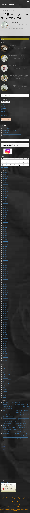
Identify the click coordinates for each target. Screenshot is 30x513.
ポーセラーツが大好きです (15, 504)
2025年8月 (5, 178)
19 (6, 164)
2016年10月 (5, 336)
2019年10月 (5, 275)
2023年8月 (5, 214)
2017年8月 (5, 317)
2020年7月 (5, 262)
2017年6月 (5, 321)
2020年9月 (5, 258)
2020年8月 (5, 260)
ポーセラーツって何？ (6, 497)
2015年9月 (5, 357)
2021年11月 (5, 243)
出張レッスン (6, 389)
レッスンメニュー (10, 498)
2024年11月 (5, 193)
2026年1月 (5, 174)
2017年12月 (5, 309)
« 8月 (2, 167)
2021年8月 (5, 246)
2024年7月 (5, 199)
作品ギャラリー (19, 497)
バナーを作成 (3, 449)
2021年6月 (5, 248)
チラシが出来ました (14, 22)
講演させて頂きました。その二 (9, 425)
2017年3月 (5, 326)
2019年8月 (5, 279)
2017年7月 (5, 319)
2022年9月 (5, 225)
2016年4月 (5, 347)
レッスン (5, 385)
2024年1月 (5, 206)
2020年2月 (5, 267)
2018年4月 (5, 302)
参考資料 (5, 391)
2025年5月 (5, 182)
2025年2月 (5, 187)
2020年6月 (5, 263)
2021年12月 (5, 241)
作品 (4, 387)
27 (11, 165)
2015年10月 (5, 355)
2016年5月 (5, 345)
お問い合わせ (24, 498)
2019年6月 (5, 283)
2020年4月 (5, 265)
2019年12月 (5, 271)
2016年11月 (5, 334)
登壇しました (6, 410)
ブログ (13, 497)
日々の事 (5, 395)
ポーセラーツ (15, 25)
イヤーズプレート (7, 402)
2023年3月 (5, 222)
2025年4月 (5, 184)
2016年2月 (5, 349)
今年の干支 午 (12, 65)
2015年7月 (5, 360)
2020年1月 (5, 269)
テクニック (5, 378)
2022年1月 (5, 239)
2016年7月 (5, 341)
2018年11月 (5, 290)
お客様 (4, 366)
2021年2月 (5, 252)
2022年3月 (5, 235)
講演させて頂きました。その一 (9, 418)
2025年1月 (5, 189)
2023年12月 (5, 208)
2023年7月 (5, 216)
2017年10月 (5, 313)
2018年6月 (5, 298)
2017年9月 (5, 315)
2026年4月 (5, 172)
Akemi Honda (3, 446)
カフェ (4, 372)
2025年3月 (5, 186)
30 (23, 165)
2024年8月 (5, 197)
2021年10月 (5, 244)
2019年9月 (5, 277)
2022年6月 (5, 231)
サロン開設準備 (6, 374)
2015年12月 (5, 351)
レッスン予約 (18, 498)
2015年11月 (5, 353)
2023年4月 (5, 220)
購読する (4, 39)
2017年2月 (5, 328)
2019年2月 (5, 286)
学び (4, 393)
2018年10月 (5, 292)
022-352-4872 (15, 506)
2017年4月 (5, 324)
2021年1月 (5, 254)
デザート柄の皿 (12, 45)
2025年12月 (5, 176)
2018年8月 (5, 294)
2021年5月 (5, 250)
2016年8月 (5, 340)
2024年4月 (5, 203)
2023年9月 (5, 212)
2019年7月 (5, 281)
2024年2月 (5, 205)
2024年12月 (5, 191)
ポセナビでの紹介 (5, 482)
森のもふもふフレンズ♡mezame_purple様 (12, 433)
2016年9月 (5, 338)
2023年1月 (5, 224)
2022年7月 (5, 229)
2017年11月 (5, 311)
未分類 (4, 397)
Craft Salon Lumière (8, 4)
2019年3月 (5, 284)
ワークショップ (12, 85)
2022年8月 (5, 227)
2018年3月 (5, 303)
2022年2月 (5, 237)
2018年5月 (5, 300)
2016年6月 (5, 343)
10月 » (6, 167)
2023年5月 (5, 218)
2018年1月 (5, 307)
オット (4, 368)
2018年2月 (5, 305)
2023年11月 (5, 210)
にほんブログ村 (5, 115)
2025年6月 (5, 180)
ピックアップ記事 (7, 380)
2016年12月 (5, 332)
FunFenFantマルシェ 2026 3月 (16, 55)
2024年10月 (5, 195)
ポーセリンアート (7, 383)
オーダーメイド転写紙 (22, 24)
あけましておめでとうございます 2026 (18, 75)
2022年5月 (5, 233)
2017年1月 (5, 330)
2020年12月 (5, 256)
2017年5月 (5, 322)
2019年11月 (5, 273)
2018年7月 (5, 296)
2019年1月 (5, 288)
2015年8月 (5, 359)
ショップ (5, 376)
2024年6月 (5, 201)
